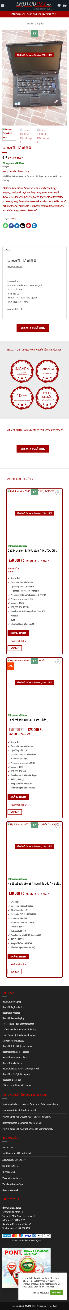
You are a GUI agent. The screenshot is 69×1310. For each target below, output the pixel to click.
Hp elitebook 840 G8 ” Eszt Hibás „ (28, 720)
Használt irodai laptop (12, 1062)
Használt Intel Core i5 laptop (15, 1051)
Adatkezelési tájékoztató (14, 1159)
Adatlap (15, 648)
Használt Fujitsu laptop (13, 1007)
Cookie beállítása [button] (41, 1292)
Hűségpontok (8, 1171)
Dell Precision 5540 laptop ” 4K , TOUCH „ (32, 550)
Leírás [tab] (8, 250)
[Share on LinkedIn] (34, 225)
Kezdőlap (30, 23)
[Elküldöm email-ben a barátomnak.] (22, 225)
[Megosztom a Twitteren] (17, 225)
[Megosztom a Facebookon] (11, 225)
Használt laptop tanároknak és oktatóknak (22, 1122)
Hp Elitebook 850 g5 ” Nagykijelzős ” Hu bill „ (34, 883)
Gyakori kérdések (10, 1190)
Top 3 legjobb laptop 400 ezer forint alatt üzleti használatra (30, 1104)
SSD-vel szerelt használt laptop (16, 1085)
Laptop (40, 23)
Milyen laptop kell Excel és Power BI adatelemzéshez (26, 1116)
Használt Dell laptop (11, 1001)
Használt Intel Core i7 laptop (15, 1057)
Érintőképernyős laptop (13, 1040)
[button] (3, 5)
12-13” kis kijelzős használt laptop (18, 1023)
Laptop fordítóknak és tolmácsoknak (19, 1110)
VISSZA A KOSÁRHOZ (33, 328)
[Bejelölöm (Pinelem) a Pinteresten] (28, 225)
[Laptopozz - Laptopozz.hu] (33, 5)
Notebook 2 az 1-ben (11, 1079)
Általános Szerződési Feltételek (16, 1153)
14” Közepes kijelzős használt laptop (19, 1029)
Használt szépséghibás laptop (16, 1073)
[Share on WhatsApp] (5, 225)
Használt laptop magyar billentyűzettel (20, 1068)
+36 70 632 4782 (22, 1228)
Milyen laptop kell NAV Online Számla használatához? (27, 1128)
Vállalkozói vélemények (13, 1183)
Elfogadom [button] (56, 1292)
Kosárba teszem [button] (18, 633)
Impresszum (7, 1147)
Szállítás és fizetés (10, 1165)
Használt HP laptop (11, 1012)
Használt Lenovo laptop (13, 1018)
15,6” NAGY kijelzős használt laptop (18, 1034)
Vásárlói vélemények (12, 1177)
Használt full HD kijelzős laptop (17, 1046)
